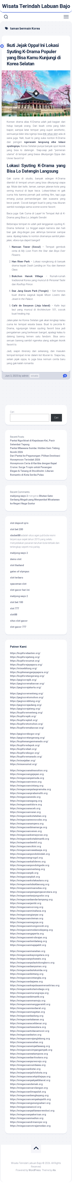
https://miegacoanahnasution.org (28, 770)
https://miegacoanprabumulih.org (29, 793)
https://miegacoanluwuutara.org (28, 1027)
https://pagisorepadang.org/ (26, 705)
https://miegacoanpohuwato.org (28, 958)
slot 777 (14, 608)
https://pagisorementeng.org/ (26, 693)
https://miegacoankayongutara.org (29, 955)
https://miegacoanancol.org (25, 1107)
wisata (34, 375)
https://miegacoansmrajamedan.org (30, 1125)
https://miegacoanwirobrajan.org (28, 937)
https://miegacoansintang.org (26, 785)
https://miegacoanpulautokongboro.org (32, 962)
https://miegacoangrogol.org (26, 857)
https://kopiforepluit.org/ (24, 720)
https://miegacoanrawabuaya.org (28, 850)
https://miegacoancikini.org (25, 846)
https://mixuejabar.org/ (22, 760)
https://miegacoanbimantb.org (27, 996)
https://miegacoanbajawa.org (26, 981)
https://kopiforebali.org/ (23, 749)
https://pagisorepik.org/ (23, 679)
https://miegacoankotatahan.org (28, 816)
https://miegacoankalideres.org (28, 861)
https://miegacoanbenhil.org (26, 842)
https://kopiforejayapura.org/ (26, 664)
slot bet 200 (16, 529)
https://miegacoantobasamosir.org (29, 1031)
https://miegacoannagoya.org (26, 922)
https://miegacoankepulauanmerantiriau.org (34, 985)
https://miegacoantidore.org (26, 804)
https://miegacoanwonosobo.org (28, 819)
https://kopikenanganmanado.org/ (29, 741)
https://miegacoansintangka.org (28, 977)
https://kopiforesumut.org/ (25, 660)
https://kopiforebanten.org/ (25, 653)
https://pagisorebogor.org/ (25, 733)
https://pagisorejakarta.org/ (25, 687)
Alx (54, 1170)
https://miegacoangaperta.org (27, 933)
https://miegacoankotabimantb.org (29, 838)
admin (25, 375)
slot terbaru (16, 577)
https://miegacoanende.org (25, 797)
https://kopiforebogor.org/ (25, 753)
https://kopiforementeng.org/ (26, 712)
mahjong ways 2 (19, 496)
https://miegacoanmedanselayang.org (31, 930)
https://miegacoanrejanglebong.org (30, 1038)
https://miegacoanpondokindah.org (30, 854)
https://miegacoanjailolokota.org (28, 1072)
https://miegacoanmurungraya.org (29, 993)
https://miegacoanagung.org (26, 800)
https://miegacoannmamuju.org (27, 1000)
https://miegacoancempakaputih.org (30, 1099)
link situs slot (50, 133)
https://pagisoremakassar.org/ (27, 683)
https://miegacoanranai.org (25, 812)
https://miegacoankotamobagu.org (29, 989)
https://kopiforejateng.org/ (25, 657)
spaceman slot (18, 583)
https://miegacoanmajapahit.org (28, 945)
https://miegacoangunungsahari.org (30, 1103)
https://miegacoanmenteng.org (27, 869)
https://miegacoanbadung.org (26, 1015)
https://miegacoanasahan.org (26, 1042)
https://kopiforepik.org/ (23, 716)
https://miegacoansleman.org (26, 918)
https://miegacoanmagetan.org (27, 1012)
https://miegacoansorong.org (26, 907)
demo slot (15, 559)
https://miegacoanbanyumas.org (28, 966)
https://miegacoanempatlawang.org (30, 1046)
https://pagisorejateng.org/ (25, 708)
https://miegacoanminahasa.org (28, 910)
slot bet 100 (16, 602)
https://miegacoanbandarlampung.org (31, 899)
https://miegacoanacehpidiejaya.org (30, 1076)
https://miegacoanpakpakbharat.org (30, 1080)
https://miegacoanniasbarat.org (28, 1008)
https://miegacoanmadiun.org (26, 1118)
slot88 (13, 614)
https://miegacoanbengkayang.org (29, 1095)
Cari (12, 412)
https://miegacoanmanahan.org (27, 951)
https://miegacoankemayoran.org (29, 835)
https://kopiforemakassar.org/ (27, 727)
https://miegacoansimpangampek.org (31, 1050)
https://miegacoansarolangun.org (29, 1087)
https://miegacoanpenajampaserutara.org (33, 892)
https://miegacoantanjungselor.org (29, 895)
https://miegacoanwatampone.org (29, 1053)
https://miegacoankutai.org (25, 1069)
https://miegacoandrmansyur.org (28, 1122)
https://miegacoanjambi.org (25, 903)
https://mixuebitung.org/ (23, 668)
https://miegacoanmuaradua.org (28, 888)
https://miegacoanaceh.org (25, 808)
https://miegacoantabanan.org (27, 1019)
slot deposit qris (19, 523)
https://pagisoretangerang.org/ (27, 737)
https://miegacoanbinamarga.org (28, 827)
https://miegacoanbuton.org (25, 1034)
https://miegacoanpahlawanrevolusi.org (32, 1110)
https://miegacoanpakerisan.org (28, 1114)
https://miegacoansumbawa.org (28, 1065)
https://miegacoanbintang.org (26, 974)
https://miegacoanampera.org (27, 823)
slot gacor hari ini (20, 590)
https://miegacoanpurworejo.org (28, 1061)
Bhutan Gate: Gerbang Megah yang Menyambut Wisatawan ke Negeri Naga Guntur (35, 500)
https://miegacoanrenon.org (26, 781)
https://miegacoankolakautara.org (29, 880)
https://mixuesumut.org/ (23, 764)
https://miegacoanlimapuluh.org (28, 1091)
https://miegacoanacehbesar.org (28, 1023)
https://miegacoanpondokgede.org (29, 865)
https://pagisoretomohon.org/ (27, 697)
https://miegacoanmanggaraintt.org (30, 1004)
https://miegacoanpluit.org (25, 876)
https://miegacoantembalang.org (28, 941)
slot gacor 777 (18, 627)
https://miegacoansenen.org (26, 831)
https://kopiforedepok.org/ (25, 745)
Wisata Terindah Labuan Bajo (36, 6)
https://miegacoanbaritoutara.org (29, 1057)
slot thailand (17, 565)
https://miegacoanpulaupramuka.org (30, 789)
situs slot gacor (19, 620)
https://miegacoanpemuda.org (27, 778)
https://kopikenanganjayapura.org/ (29, 672)
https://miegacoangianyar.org (26, 914)
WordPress (35, 1170)
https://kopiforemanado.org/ (26, 756)
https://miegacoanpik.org (24, 873)
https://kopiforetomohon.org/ (26, 724)
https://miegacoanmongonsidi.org (29, 926)
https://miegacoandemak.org (26, 1084)
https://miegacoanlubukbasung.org (29, 884)
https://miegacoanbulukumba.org (28, 970)
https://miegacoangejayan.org (27, 774)
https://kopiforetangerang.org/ (27, 676)
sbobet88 (15, 535)
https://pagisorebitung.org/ (25, 701)
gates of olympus (19, 571)
